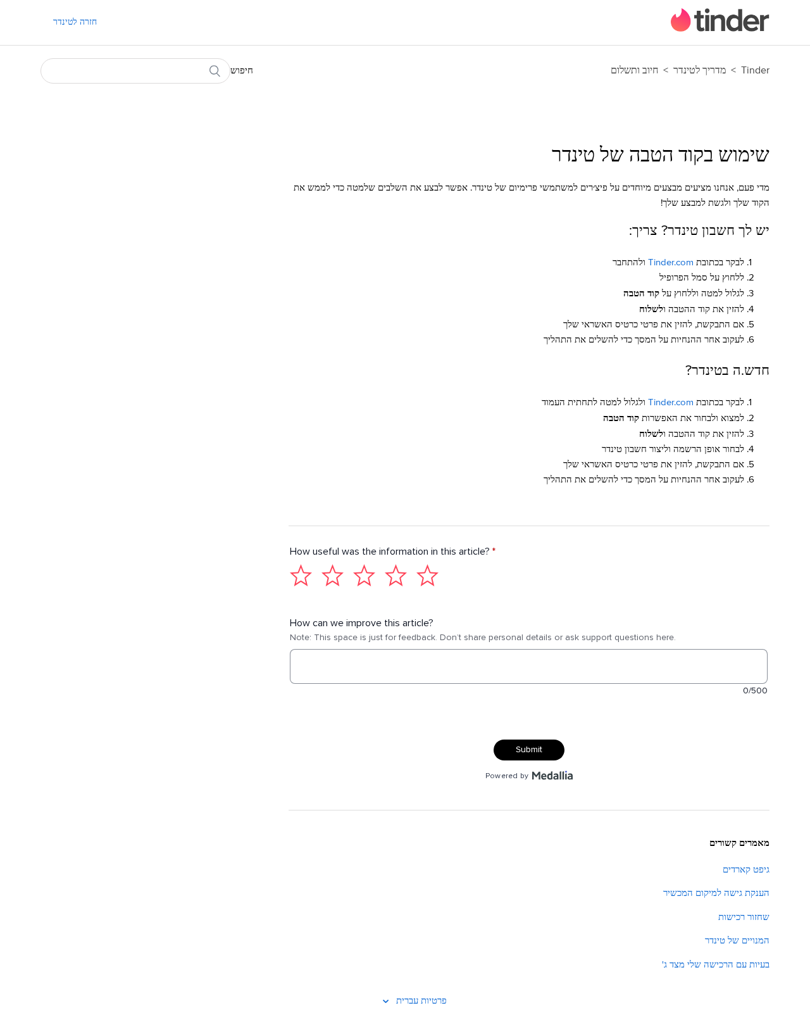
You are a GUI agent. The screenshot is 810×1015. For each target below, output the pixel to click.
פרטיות (434, 1001)
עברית (406, 1001)
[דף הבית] (720, 29)
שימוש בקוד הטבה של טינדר (661, 156)
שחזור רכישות (744, 917)
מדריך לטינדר (698, 70)
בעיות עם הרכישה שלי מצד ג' (716, 964)
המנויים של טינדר (737, 940)
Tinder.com (671, 262)
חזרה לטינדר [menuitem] (75, 22)
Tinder (755, 70)
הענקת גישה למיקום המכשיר (716, 893)
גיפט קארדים (746, 869)
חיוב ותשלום (634, 70)
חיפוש (241, 70)
